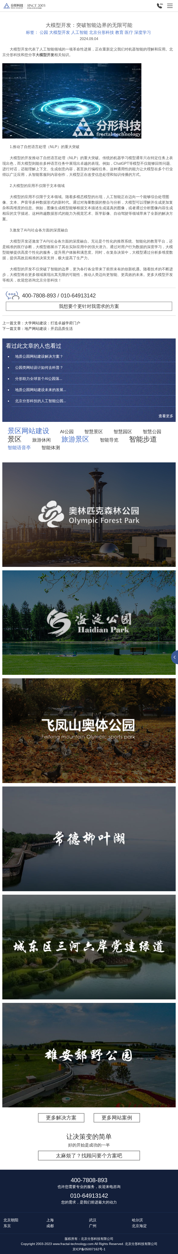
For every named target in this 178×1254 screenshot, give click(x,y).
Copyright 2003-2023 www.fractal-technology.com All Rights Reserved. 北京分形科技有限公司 (89, 1244)
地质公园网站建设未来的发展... (40, 390)
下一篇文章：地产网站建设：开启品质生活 (37, 329)
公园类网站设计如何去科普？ (39, 368)
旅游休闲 (41, 440)
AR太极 (139, 636)
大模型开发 (59, 32)
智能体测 (50, 447)
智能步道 (143, 439)
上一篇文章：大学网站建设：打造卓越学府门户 (41, 323)
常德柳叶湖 (89, 829)
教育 (119, 32)
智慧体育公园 (101, 527)
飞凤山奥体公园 (89, 718)
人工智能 (79, 32)
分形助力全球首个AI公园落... (38, 379)
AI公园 (67, 432)
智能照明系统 (124, 1068)
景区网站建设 (28, 431)
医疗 (129, 32)
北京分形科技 (101, 32)
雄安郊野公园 (89, 1045)
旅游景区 (75, 439)
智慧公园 (152, 432)
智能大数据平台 (149, 527)
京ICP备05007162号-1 (89, 1249)
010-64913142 (89, 1195)
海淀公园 (89, 613)
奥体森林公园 (89, 504)
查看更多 (166, 416)
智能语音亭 (19, 447)
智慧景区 (93, 432)
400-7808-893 (89, 1180)
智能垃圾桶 (149, 1068)
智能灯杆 (101, 1068)
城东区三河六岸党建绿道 (89, 937)
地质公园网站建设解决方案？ (39, 356)
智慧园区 (123, 432)
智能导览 (109, 440)
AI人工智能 (57, 527)
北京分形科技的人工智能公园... (40, 401)
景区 (15, 439)
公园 (44, 32)
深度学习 (142, 32)
